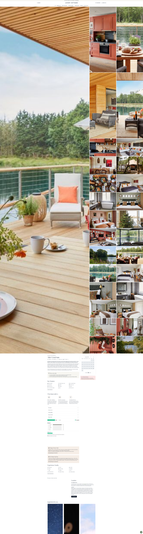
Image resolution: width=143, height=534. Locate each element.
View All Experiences (50, 473)
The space (50, 407)
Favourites (98, 2)
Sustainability (50, 412)
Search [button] (39, 2)
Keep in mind (50, 414)
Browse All (59, 5)
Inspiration (77, 5)
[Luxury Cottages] (71, 2)
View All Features (49, 389)
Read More (74, 496)
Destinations (64, 5)
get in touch (77, 0)
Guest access (50, 410)
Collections (71, 5)
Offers (81, 5)
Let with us (86, 5)
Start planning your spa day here (53, 461)
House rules (50, 417)
